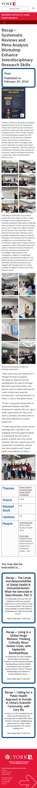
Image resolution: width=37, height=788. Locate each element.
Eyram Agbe (24, 536)
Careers (4, 784)
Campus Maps (6, 774)
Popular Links (14, 9)
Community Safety (7, 778)
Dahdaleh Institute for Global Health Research (16, 16)
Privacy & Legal (6, 780)
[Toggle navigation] (4, 22)
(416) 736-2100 (6, 772)
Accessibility (5, 782)
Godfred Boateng (25, 523)
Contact (4, 770)
